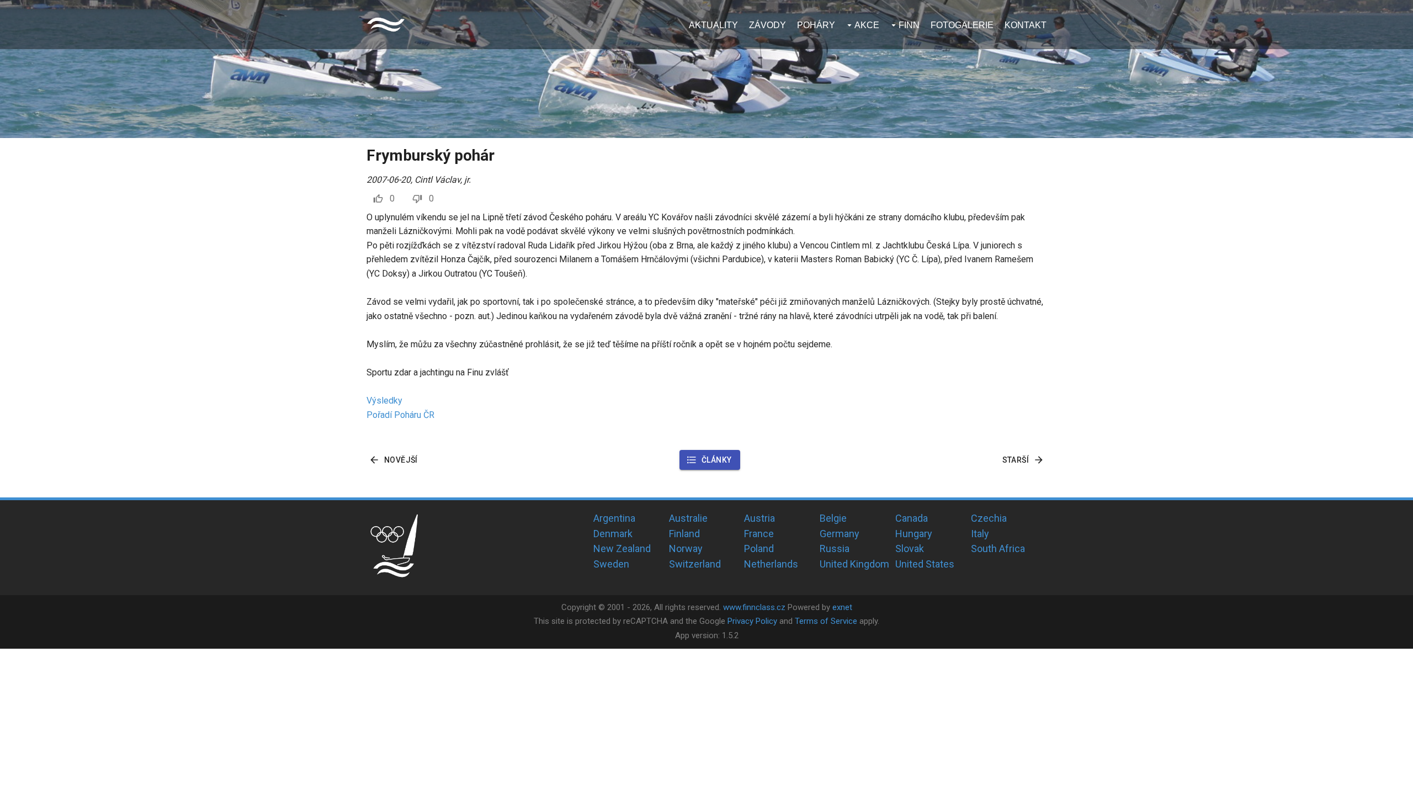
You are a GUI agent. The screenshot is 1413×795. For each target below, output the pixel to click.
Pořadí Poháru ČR (400, 415)
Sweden (611, 564)
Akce (866, 25)
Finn (909, 25)
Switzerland (695, 564)
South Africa (998, 548)
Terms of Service (826, 621)
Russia (834, 548)
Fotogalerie (962, 25)
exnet (842, 607)
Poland (759, 548)
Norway (686, 548)
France (759, 533)
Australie (688, 518)
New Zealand (622, 548)
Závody (767, 25)
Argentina (614, 518)
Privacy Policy (752, 621)
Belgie (833, 518)
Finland (684, 533)
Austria (759, 518)
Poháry (816, 25)
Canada (911, 518)
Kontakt (1026, 25)
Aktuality (713, 25)
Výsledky (384, 400)
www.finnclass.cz (754, 607)
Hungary (913, 533)
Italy (980, 533)
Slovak (909, 548)
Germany (839, 533)
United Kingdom (854, 564)
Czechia (989, 518)
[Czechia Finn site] (385, 25)
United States (924, 564)
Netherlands (771, 564)
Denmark (613, 533)
